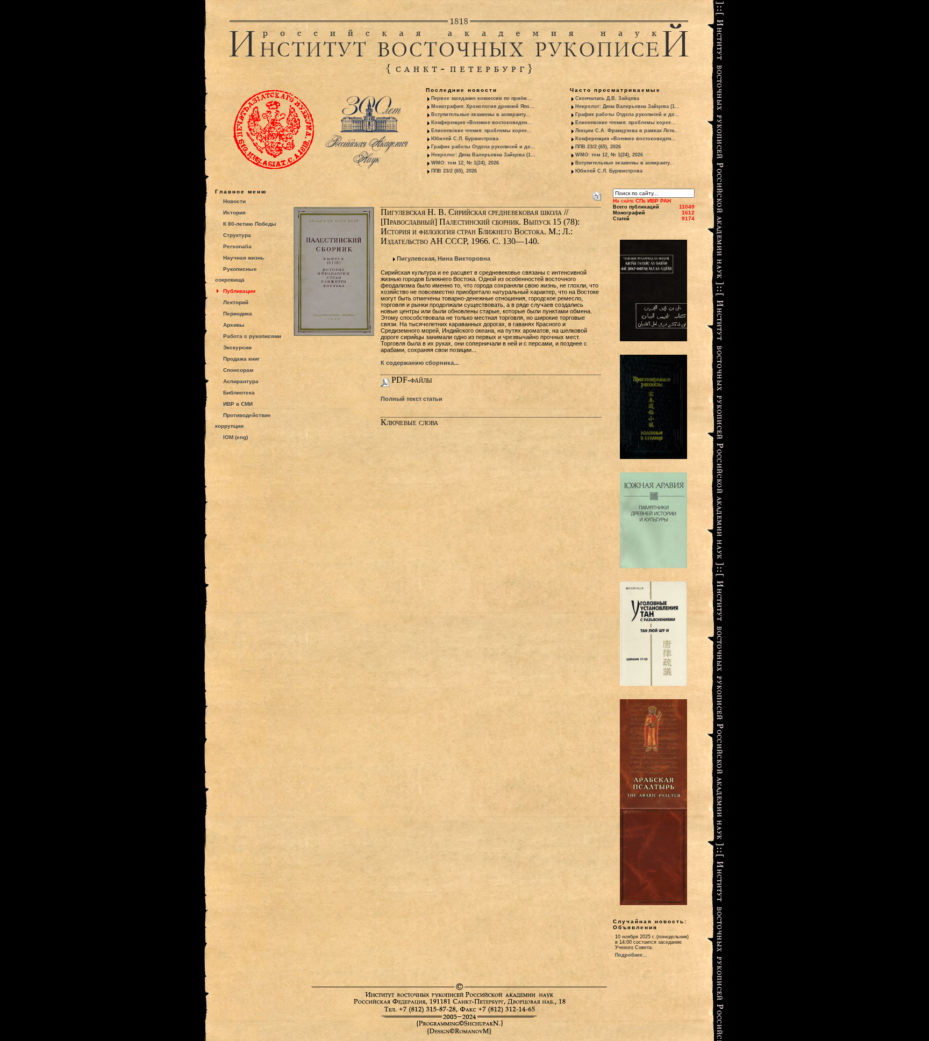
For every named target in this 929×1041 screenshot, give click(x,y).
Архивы (234, 325)
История (234, 213)
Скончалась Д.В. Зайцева (607, 98)
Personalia (237, 246)
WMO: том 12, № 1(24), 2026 (465, 163)
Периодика (237, 314)
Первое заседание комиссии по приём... (481, 98)
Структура (237, 235)
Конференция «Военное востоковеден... (481, 122)
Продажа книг (241, 359)
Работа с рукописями (252, 336)
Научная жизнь (243, 258)
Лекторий (235, 302)
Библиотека (239, 393)
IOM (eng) (235, 437)
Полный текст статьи (411, 399)
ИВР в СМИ (238, 404)
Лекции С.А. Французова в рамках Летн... (627, 130)
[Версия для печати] (596, 194)
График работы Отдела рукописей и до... (483, 146)
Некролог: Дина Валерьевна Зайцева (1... (483, 154)
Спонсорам (238, 370)
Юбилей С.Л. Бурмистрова (464, 138)
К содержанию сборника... (420, 363)
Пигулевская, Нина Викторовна (443, 258)
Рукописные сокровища (236, 274)
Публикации (239, 291)
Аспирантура (241, 381)
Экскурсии (237, 347)
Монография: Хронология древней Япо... (482, 106)
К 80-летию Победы (249, 224)
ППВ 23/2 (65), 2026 (454, 171)
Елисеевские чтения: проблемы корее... (481, 130)
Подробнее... (631, 955)
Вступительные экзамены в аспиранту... (480, 114)
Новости (234, 201)
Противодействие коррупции (243, 420)
